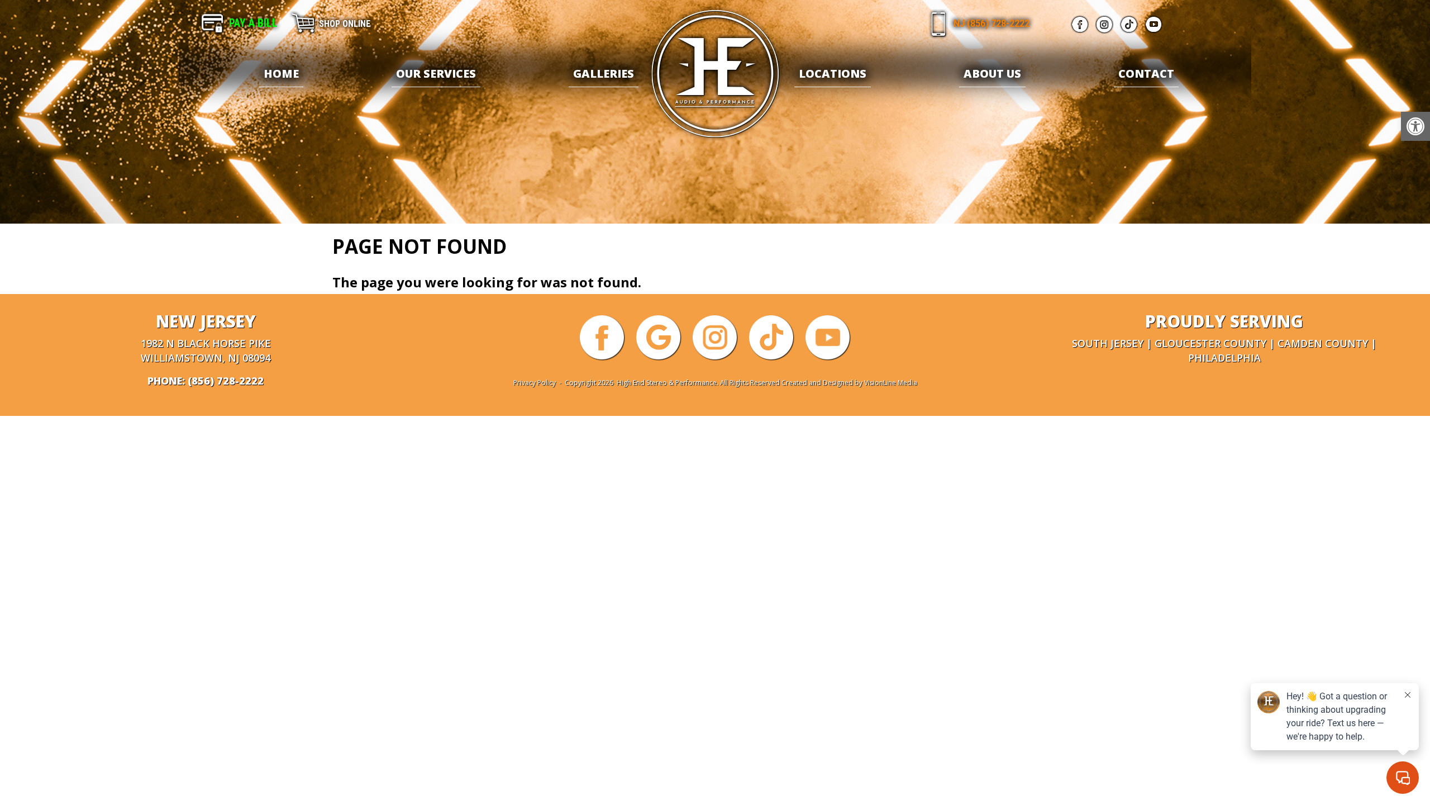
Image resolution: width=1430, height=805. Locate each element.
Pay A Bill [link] (253, 23)
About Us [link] (992, 73)
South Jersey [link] (1107, 343)
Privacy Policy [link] (534, 382)
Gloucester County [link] (1210, 343)
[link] (1415, 126)
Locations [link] (832, 73)
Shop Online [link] (344, 23)
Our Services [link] (436, 73)
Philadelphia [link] (1224, 357)
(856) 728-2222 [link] (226, 380)
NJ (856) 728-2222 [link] (991, 23)
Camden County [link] (1323, 343)
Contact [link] (1146, 73)
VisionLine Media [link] (890, 382)
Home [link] (281, 73)
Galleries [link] (603, 73)
